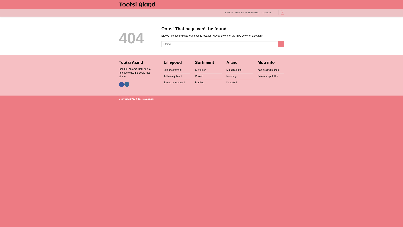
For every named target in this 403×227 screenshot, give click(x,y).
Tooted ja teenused (247, 13)
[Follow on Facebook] (121, 84)
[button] (282, 13)
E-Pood (229, 13)
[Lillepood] (137, 4)
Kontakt (266, 13)
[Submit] (281, 44)
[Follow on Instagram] (126, 84)
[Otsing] (275, 13)
